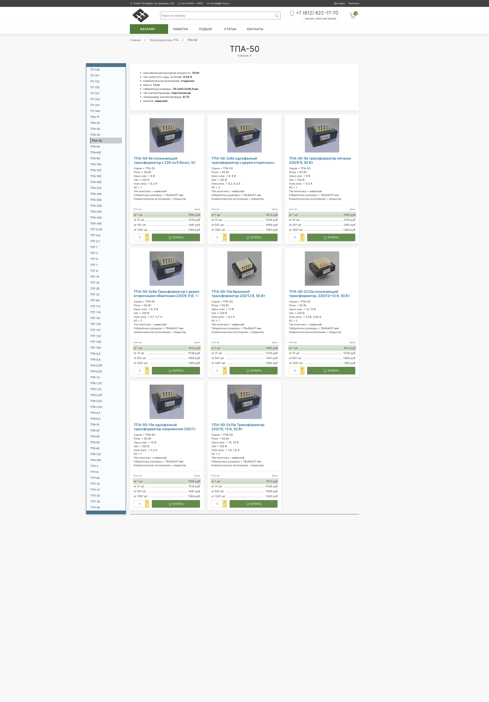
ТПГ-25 (95, 288)
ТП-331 (95, 105)
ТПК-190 (95, 460)
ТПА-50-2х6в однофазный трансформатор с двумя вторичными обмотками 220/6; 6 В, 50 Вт (243, 160)
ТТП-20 (95, 495)
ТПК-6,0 (95, 418)
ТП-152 (95, 81)
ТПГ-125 (95, 324)
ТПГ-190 (95, 347)
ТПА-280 (96, 199)
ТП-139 (95, 69)
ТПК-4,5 (95, 412)
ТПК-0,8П (96, 365)
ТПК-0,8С (96, 371)
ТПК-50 (95, 442)
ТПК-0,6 (95, 359)
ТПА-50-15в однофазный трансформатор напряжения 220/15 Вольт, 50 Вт (165, 427)
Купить (178, 237)
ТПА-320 (96, 211)
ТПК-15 (94, 424)
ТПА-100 (95, 164)
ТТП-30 (95, 501)
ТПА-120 (95, 170)
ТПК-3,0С (96, 406)
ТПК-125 (95, 454)
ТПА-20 (95, 122)
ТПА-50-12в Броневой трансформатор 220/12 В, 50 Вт (238, 294)
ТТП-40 (95, 507)
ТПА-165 (95, 176)
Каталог (147, 29)
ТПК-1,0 (95, 377)
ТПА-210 (95, 188)
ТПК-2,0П (96, 395)
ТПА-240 (96, 193)
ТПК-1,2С (96, 389)
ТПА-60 (95, 146)
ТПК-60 (95, 448)
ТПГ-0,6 (95, 235)
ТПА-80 (95, 158)
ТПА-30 (95, 134)
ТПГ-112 (95, 306)
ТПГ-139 (95, 341)
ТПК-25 (95, 430)
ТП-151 (94, 75)
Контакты (354, 3)
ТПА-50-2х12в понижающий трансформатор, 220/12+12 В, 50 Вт (319, 294)
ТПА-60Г (96, 152)
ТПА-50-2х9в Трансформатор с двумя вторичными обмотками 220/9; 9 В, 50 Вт (167, 294)
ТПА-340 (96, 217)
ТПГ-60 (95, 300)
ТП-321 (95, 93)
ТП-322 (95, 99)
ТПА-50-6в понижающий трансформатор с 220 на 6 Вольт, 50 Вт (165, 160)
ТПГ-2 (94, 253)
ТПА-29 (95, 128)
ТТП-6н (95, 477)
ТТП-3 (94, 466)
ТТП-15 (95, 489)
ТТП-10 (95, 483)
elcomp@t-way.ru (220, 3)
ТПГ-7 (94, 264)
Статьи (230, 29)
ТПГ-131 (95, 330)
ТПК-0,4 (95, 353)
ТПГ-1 (94, 247)
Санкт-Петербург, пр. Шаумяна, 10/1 (154, 3)
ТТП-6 (94, 472)
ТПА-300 (96, 205)
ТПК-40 (95, 436)
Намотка (180, 29)
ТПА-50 (96, 140)
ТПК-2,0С (96, 401)
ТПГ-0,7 (95, 241)
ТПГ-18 (94, 282)
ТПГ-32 (95, 294)
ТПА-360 (96, 223)
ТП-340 (95, 111)
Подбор (205, 29)
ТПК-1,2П (96, 383)
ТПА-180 (95, 182)
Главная (135, 40)
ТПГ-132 (95, 335)
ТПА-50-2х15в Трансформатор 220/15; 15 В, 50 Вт (237, 427)
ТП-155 (95, 87)
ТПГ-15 (94, 276)
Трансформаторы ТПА (164, 40)
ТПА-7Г (95, 117)
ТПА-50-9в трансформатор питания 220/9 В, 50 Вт (320, 160)
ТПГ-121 (95, 318)
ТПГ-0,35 (96, 229)
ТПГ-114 (95, 312)
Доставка (339, 3)
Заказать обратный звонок (320, 19)
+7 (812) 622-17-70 (316, 13)
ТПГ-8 (94, 270)
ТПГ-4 (94, 259)
